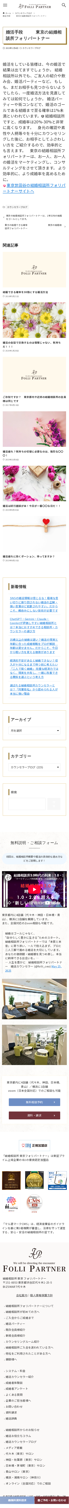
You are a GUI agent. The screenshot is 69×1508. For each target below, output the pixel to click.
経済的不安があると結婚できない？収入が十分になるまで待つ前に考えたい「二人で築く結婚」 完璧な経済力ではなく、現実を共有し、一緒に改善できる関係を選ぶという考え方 (34, 668)
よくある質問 (14, 1395)
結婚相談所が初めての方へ (22, 1312)
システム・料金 (15, 1371)
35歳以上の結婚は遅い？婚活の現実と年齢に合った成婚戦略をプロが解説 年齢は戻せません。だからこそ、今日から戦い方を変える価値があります (34, 646)
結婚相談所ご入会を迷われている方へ (29, 1347)
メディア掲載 (14, 1448)
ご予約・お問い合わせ (53, 1500)
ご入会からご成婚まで (19, 1318)
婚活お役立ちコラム (18, 1436)
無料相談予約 (34, 1102)
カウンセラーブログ (31, 47)
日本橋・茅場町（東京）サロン (25, 1465)
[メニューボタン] (5, 5)
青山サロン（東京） (18, 1471)
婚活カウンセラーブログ (21, 1442)
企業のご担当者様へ (18, 1400)
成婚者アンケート (16, 1388)
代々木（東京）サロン (19, 1453)
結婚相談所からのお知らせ (22, 1430)
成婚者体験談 (14, 1383)
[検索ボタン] (64, 5)
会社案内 (22, 1295)
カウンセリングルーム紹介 (22, 1341)
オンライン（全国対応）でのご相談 (28, 1483)
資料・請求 (34, 1115)
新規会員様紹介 (15, 1335)
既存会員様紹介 (15, 1330)
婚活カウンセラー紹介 (19, 1377)
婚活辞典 (11, 1418)
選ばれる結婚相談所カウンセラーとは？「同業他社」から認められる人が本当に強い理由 (34, 689)
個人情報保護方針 (41, 1295)
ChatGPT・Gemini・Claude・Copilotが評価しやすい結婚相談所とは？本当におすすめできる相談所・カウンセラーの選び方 (34, 625)
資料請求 (11, 1412)
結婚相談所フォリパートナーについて (29, 1306)
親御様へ (11, 1359)
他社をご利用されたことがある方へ (28, 1353)
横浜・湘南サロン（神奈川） (23, 1477)
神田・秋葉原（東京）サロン (23, 1460)
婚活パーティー (15, 1323)
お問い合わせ (14, 1406)
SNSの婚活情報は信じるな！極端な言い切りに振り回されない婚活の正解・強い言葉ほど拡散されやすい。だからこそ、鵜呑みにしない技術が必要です (34, 604)
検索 (14, 792)
